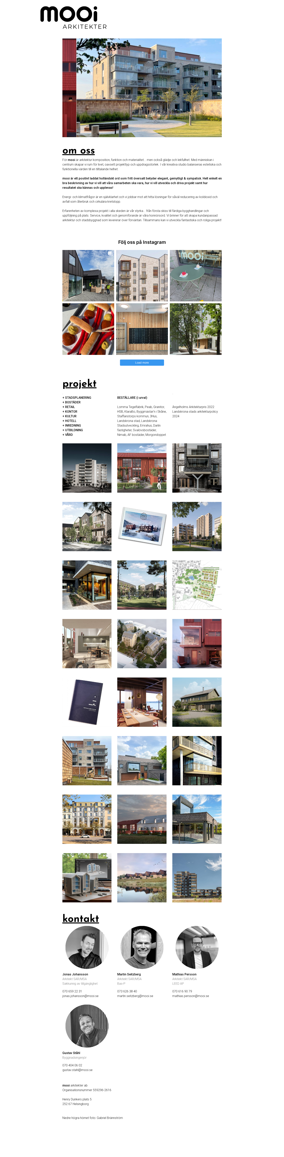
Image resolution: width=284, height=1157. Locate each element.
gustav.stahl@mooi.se (77, 1070)
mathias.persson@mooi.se (190, 996)
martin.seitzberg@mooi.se (135, 996)
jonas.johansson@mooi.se (80, 996)
